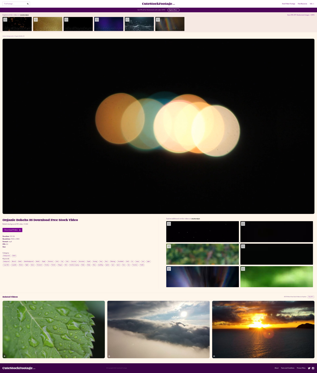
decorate (73, 261)
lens (143, 261)
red (66, 265)
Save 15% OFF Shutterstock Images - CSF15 (300, 15)
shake (82, 265)
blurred (14, 261)
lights (148, 261)
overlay (47, 265)
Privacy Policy (301, 368)
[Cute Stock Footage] (158, 4)
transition (134, 265)
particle (53, 265)
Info (311, 4)
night (27, 265)
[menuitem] (288, 4)
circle (57, 261)
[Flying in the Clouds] (158, 329)
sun (129, 265)
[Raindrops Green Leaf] (54, 329)
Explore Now (173, 10)
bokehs (38, 261)
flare (106, 261)
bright (43, 261)
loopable (14, 265)
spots (118, 265)
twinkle (142, 265)
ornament (39, 265)
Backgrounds (10, 36)
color (67, 261)
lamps (137, 261)
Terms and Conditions (287, 368)
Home (4, 36)
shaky (88, 265)
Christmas (50, 261)
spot (113, 265)
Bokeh (14, 255)
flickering (112, 261)
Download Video (11, 230)
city (62, 261)
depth (88, 261)
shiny (94, 265)
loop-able (6, 265)
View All (310, 296)
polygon (60, 265)
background (6, 261)
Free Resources (302, 4)
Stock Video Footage (288, 4)
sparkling (100, 265)
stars (124, 265)
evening (95, 261)
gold (127, 261)
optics (32, 265)
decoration (81, 261)
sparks (107, 265)
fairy (101, 261)
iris (132, 261)
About (277, 368)
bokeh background (28, 261)
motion (21, 265)
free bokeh (120, 261)
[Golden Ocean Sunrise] (263, 329)
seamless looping (74, 265)
